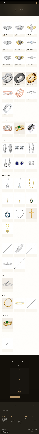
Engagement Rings (13, 417)
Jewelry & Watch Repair (20, 422)
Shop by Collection (13, 422)
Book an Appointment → (19, 392)
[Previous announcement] (5, 0)
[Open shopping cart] (34, 3)
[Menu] (32, 3)
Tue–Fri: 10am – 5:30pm (27, 418)
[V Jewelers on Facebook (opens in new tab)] (4, 424)
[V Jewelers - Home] (4, 3)
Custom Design (13, 420)
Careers (20, 424)
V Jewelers (4, 416)
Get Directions (26, 397)
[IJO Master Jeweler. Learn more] (4, 429)
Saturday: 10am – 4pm (27, 420)
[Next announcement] (33, 0)
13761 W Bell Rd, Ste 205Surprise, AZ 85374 (34, 420)
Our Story (19, 417)
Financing (19, 423)
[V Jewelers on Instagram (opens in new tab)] (2, 424)
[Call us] (36, 3)
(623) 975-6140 (19, 391)
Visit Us (19, 420)
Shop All (12, 421)
